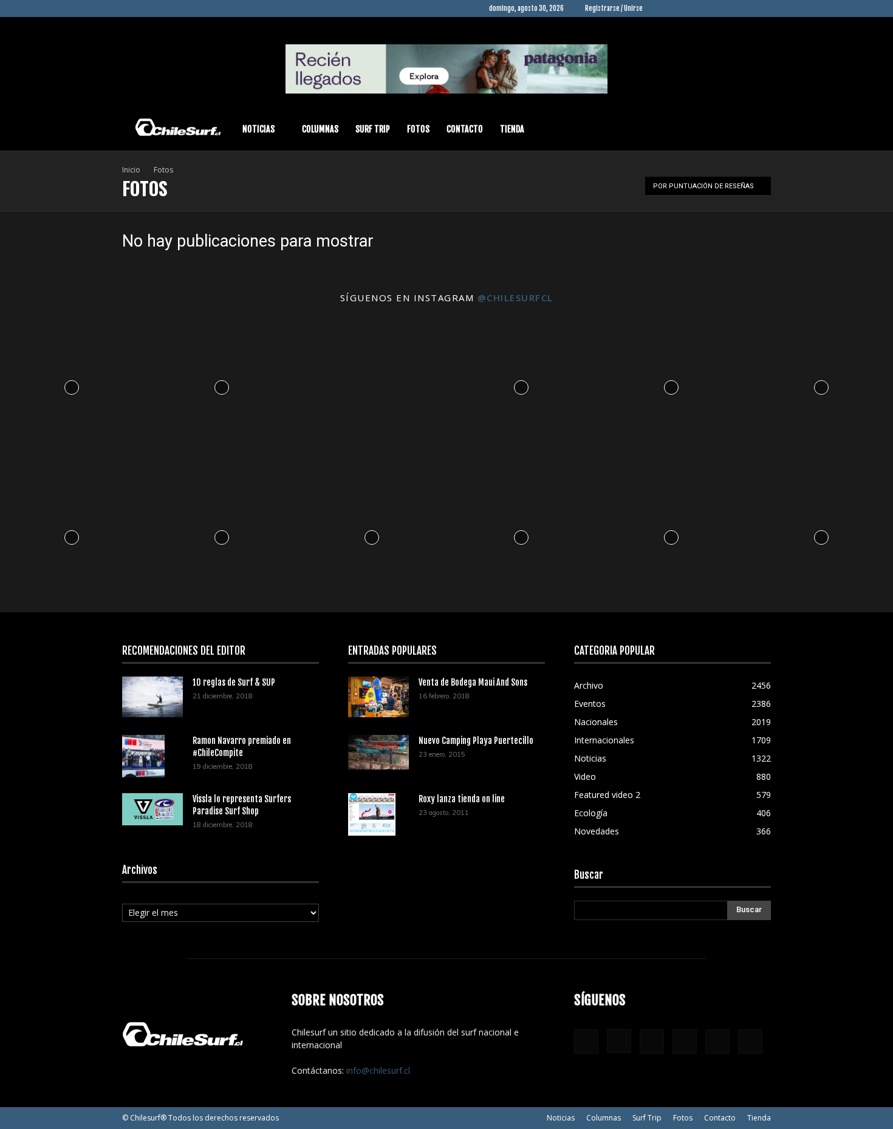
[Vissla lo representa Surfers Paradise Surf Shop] (152, 809)
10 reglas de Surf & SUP (234, 682)
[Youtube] (762, 8)
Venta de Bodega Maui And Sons (473, 682)
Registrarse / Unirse (614, 8)
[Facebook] (661, 8)
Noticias (258, 129)
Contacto (464, 129)
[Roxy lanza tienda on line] (371, 814)
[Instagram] (681, 8)
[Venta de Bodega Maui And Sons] (378, 697)
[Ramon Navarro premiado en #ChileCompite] (143, 756)
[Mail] (722, 8)
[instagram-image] (72, 385)
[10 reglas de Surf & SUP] (152, 697)
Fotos (418, 129)
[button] (756, 130)
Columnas (320, 129)
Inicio (131, 170)
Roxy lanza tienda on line (462, 799)
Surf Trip (372, 129)
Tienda (512, 129)
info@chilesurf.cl (378, 1070)
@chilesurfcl (515, 298)
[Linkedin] (702, 8)
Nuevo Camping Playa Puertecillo (476, 740)
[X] (742, 8)
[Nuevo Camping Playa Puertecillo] (378, 752)
